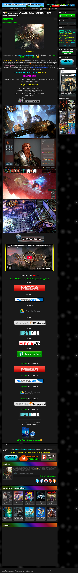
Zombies (71, 37)
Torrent (31, 473)
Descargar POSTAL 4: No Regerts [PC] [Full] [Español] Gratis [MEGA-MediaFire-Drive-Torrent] (52, 503)
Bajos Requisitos (65, 34)
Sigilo (60, 42)
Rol (24, 472)
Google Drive (22, 473)
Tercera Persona (64, 37)
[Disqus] (29, 546)
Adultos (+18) (62, 45)
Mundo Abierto (63, 35)
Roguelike (68, 42)
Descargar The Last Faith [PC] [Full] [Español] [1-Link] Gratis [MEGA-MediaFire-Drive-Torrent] (18, 519)
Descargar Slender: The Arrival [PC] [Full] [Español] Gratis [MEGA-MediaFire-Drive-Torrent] (40, 503)
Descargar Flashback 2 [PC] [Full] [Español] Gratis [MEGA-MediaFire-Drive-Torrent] (7, 519)
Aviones (67, 45)
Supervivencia (63, 40)
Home (4, 9)
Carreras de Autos (63, 38)
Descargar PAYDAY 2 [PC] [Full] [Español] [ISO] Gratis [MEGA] (67, 93)
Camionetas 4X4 (71, 44)
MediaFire (27, 473)
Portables (70, 30)
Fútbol (63, 42)
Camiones (65, 44)
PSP (70, 45)
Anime (73, 40)
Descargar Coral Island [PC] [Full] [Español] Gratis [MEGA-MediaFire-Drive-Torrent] (29, 519)
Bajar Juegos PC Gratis (6, 570)
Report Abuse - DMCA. (29, 571)
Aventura (55, 14)
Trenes (73, 45)
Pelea (69, 40)
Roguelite (73, 42)
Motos (60, 44)
